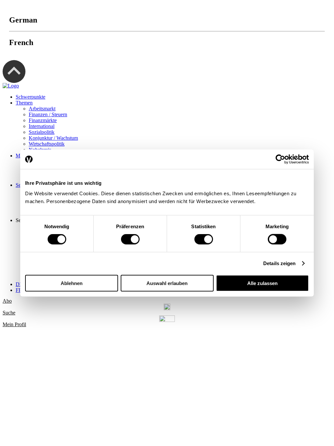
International (41, 126)
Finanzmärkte (43, 120)
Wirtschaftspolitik (47, 144)
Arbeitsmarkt (42, 108)
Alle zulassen (262, 283)
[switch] (130, 239)
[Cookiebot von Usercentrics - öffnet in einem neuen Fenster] (280, 159)
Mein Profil (14, 324)
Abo (7, 301)
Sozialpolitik (41, 132)
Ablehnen (72, 283)
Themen (24, 102)
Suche (9, 312)
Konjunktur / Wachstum (53, 138)
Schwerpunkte (30, 97)
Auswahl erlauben (167, 283)
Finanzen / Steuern (48, 114)
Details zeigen (279, 263)
